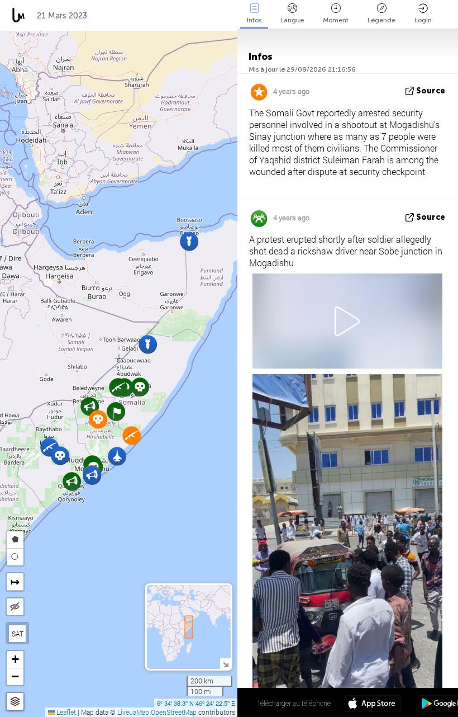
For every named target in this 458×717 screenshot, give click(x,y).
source (430, 91)
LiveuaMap (133, 711)
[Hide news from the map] (15, 606)
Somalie (115, 16)
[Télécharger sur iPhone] (373, 704)
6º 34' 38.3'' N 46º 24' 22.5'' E (196, 703)
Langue (292, 20)
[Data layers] (15, 701)
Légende (381, 20)
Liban (210, 16)
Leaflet (65, 711)
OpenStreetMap (174, 711)
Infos (254, 20)
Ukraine (165, 16)
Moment (336, 20)
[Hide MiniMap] (225, 663)
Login (423, 20)
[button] (140, 387)
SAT (17, 633)
